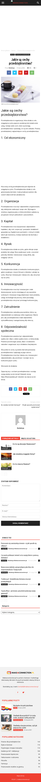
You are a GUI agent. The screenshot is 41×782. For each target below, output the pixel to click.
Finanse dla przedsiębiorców (23, 54)
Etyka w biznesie (6, 745)
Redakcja (12, 68)
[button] (38, 3)
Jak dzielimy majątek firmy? (24, 454)
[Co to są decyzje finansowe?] (6, 446)
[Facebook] (18, 692)
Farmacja (4, 764)
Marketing (4, 572)
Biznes (12, 54)
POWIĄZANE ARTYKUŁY (10, 438)
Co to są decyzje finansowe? (24, 444)
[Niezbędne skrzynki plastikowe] (6, 708)
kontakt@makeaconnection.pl (28, 687)
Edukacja (4, 560)
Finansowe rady (18, 720)
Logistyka (4, 548)
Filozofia (4, 760)
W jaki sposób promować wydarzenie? (31, 406)
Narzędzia (4, 584)
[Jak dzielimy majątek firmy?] (6, 456)
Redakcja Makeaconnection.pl (17, 548)
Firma (15, 708)
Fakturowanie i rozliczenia (10, 757)
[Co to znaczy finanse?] (6, 466)
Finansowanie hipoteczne (9, 754)
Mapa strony (20, 776)
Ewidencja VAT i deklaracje (10, 751)
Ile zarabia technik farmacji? (10, 405)
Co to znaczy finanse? (21, 464)
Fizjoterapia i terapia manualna (11, 748)
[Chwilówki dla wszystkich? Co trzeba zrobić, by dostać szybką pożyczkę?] (6, 718)
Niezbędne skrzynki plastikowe (23, 705)
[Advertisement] (20, 27)
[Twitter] (23, 692)
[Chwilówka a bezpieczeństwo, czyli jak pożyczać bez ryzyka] (6, 728)
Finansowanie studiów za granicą (12, 767)
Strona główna (5, 50)
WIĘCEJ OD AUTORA (28, 438)
